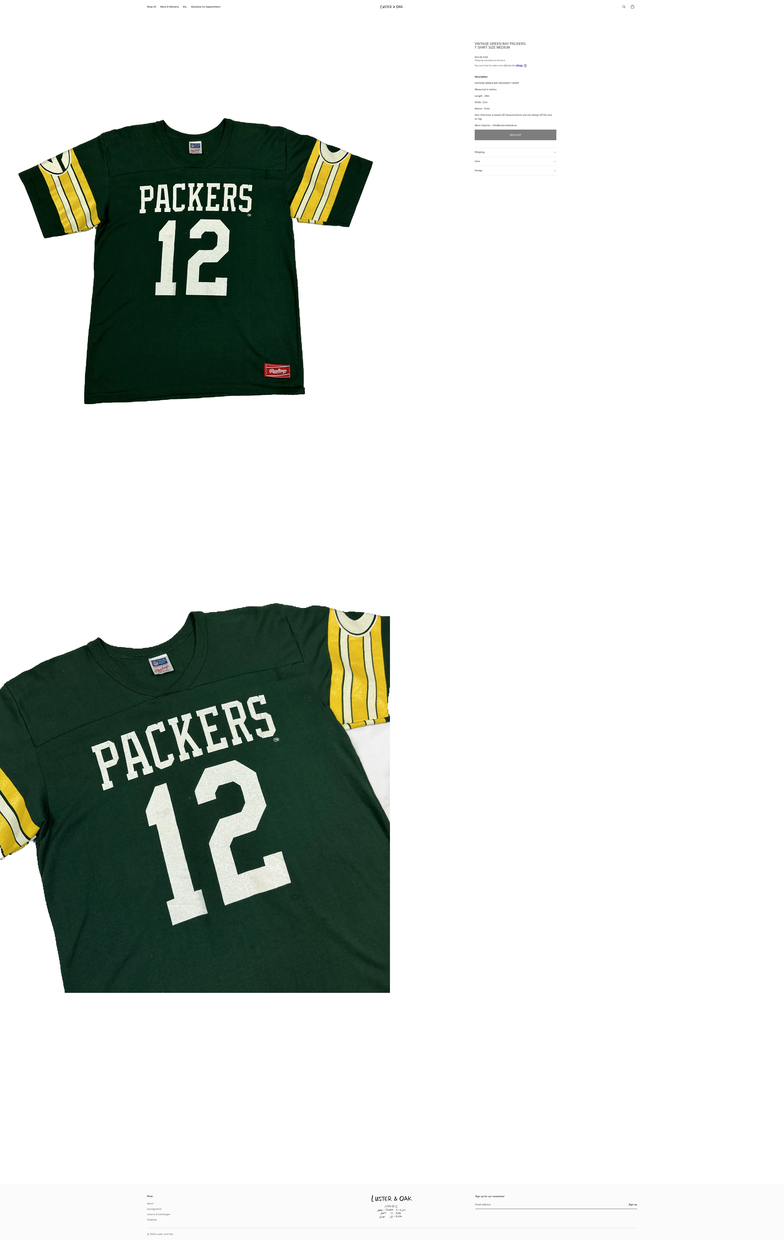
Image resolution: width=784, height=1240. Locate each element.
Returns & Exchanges (158, 1214)
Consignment (154, 1208)
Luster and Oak (164, 1234)
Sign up (633, 1204)
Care (477, 161)
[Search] (623, 6)
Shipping (479, 151)
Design (478, 170)
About (150, 1203)
